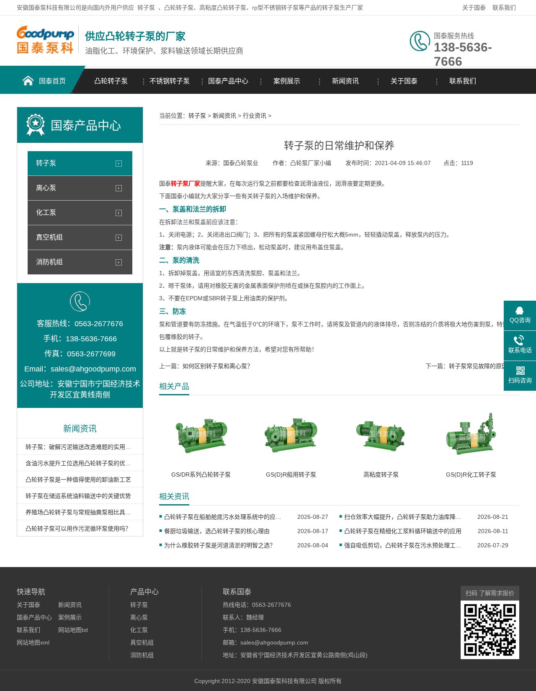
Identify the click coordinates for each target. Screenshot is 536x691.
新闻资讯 (345, 81)
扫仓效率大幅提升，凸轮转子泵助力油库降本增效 (405, 516)
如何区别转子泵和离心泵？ (218, 366)
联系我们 (504, 7)
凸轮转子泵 (111, 81)
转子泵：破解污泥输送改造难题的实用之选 (80, 446)
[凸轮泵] (45, 51)
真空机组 (49, 237)
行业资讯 (254, 115)
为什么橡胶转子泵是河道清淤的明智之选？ (220, 545)
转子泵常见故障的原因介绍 (484, 366)
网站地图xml (33, 642)
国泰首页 (52, 81)
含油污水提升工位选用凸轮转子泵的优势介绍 (80, 463)
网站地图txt (73, 630)
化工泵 (46, 212)
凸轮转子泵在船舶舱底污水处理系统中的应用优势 (225, 516)
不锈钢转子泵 (169, 81)
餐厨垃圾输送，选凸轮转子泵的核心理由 (217, 531)
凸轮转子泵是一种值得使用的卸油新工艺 (78, 479)
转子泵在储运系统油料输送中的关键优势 (78, 495)
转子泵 (146, 7)
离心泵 (46, 187)
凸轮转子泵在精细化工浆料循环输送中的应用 (402, 531)
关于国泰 (474, 7)
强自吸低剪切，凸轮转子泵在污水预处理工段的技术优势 (405, 545)
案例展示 (286, 81)
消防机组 (49, 262)
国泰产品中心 (228, 81)
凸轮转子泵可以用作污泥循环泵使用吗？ (78, 528)
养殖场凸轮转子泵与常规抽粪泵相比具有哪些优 (80, 512)
